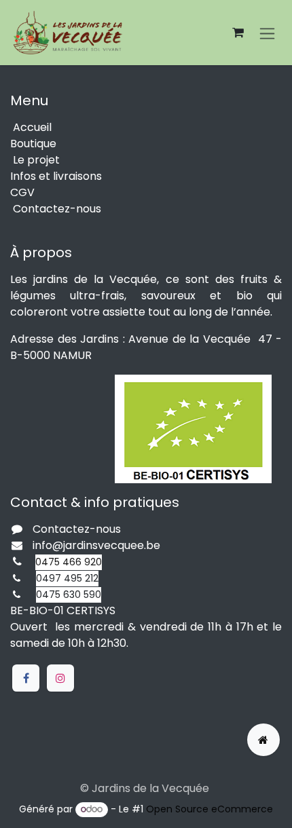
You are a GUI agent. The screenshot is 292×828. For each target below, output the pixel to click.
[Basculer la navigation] (267, 32)
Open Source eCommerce (209, 809)
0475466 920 (68, 562)
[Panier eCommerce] (238, 33)
